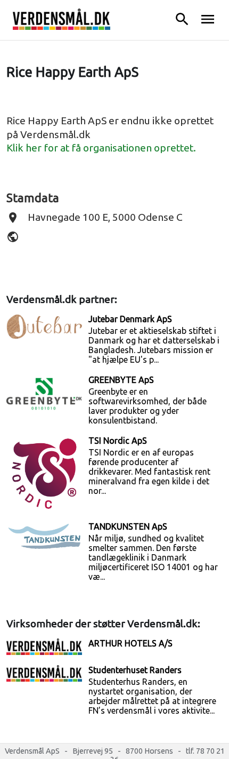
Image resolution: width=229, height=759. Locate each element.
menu (207, 19)
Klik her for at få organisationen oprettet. (101, 148)
